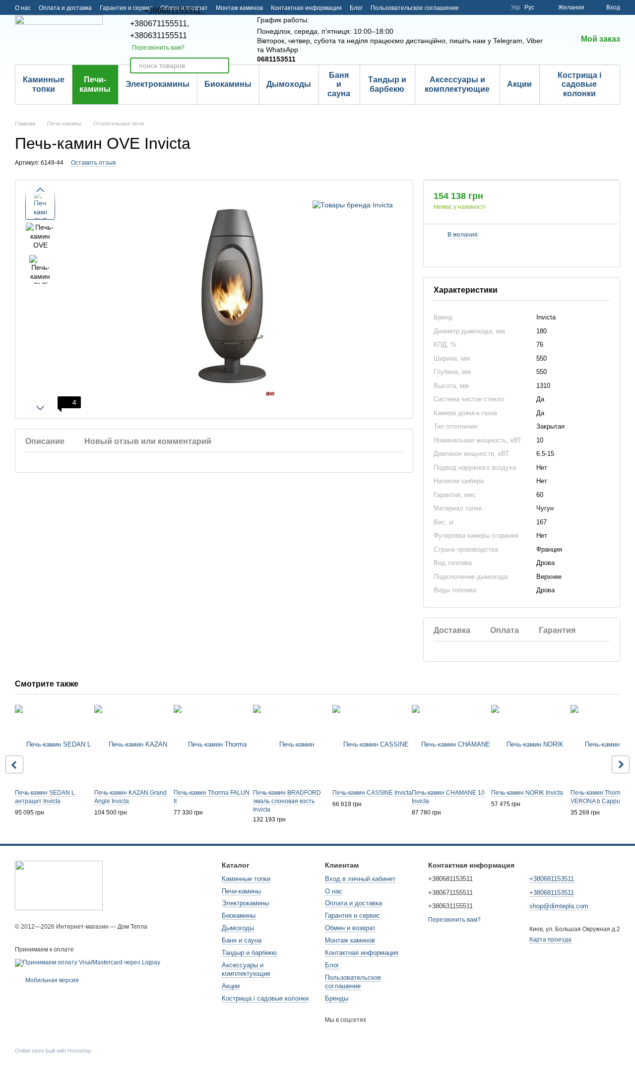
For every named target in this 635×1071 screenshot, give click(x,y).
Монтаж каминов (239, 7)
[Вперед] (621, 764)
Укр (515, 7)
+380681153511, (173, 11)
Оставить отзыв (93, 162)
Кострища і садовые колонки (579, 84)
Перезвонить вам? (158, 47)
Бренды (336, 998)
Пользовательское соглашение (415, 7)
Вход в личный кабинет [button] (360, 878)
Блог (356, 7)
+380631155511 (158, 36)
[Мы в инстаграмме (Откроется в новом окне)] (497, 7)
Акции (519, 84)
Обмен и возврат (350, 928)
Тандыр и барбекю (387, 84)
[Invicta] (352, 204)
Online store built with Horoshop (53, 1051)
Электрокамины (158, 84)
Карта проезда (550, 939)
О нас (23, 7)
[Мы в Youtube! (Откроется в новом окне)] (485, 7)
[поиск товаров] (221, 65)
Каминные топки (43, 84)
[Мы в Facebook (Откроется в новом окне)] (473, 7)
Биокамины (228, 84)
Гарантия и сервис (352, 915)
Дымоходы (288, 84)
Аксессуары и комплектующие (457, 84)
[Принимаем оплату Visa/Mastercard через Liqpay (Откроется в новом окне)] (87, 962)
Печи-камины (95, 84)
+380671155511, (159, 24)
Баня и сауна (338, 84)
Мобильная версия (51, 980)
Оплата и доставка (65, 7)
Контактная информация (306, 7)
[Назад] (14, 764)
